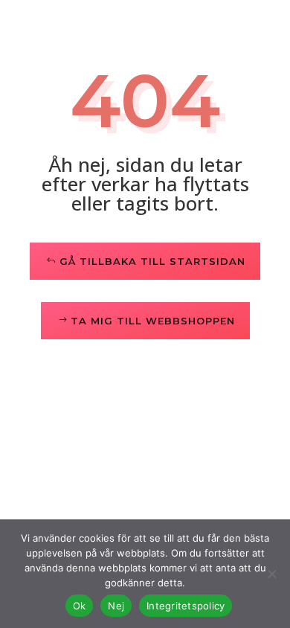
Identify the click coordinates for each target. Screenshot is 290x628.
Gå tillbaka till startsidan (152, 261)
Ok (79, 606)
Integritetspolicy (185, 606)
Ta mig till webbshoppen (153, 321)
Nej (116, 606)
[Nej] (271, 573)
